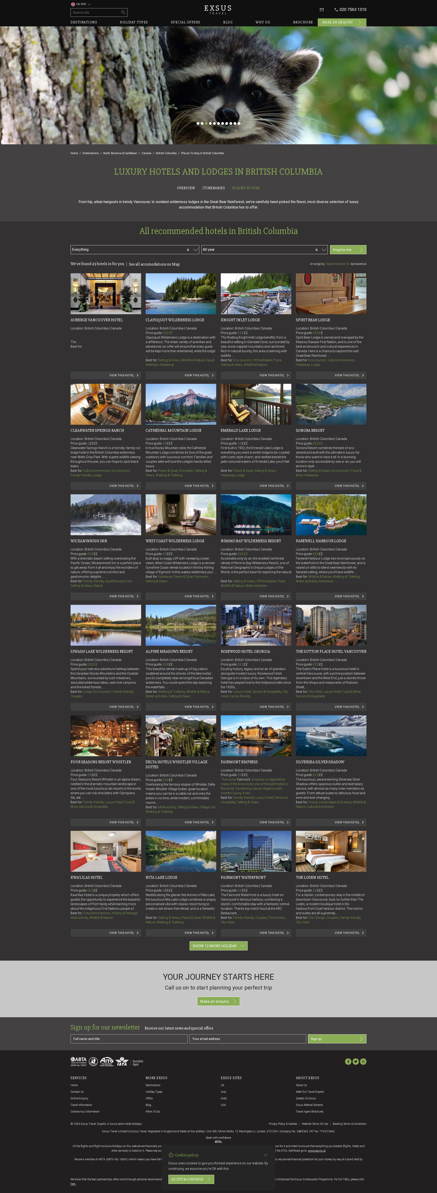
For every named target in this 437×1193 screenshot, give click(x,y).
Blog (228, 22)
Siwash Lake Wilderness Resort (102, 651)
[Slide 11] (239, 123)
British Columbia (166, 153)
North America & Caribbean (120, 153)
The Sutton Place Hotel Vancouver (331, 651)
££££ (318, 333)
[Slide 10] (235, 123)
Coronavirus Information (85, 1111)
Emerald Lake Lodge (241, 430)
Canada (146, 153)
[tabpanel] (218, 575)
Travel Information (81, 1105)
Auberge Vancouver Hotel (97, 319)
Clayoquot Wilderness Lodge (175, 319)
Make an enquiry (337, 22)
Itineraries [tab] (214, 188)
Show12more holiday (215, 945)
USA (223, 1105)
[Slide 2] (202, 123)
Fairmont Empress (239, 761)
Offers (149, 1098)
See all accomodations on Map (154, 264)
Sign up (316, 1039)
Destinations (84, 22)
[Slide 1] (198, 123)
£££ (243, 333)
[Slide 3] (206, 123)
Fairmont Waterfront (243, 877)
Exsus (218, 9)
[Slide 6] (218, 123)
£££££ (168, 333)
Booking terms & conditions (349, 1123)
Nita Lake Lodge (161, 877)
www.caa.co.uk (317, 1150)
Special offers (186, 22)
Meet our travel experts (310, 1091)
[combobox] (115, 249)
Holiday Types (154, 1091)
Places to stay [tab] (246, 188)
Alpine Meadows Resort (169, 651)
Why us (263, 22)
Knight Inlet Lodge (240, 319)
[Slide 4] (210, 123)
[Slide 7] (222, 123)
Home (74, 153)
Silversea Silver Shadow (320, 761)
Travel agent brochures (309, 1111)
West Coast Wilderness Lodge (175, 540)
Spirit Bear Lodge (313, 319)
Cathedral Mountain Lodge (173, 430)
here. (73, 1183)
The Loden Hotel (312, 877)
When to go (153, 1111)
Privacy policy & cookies (283, 1123)
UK (222, 1085)
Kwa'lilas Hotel (87, 877)
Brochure (303, 22)
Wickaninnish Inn (89, 540)
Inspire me (342, 249)
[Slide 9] (230, 123)
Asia (223, 1091)
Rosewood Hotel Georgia (245, 651)
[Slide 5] (214, 123)
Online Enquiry (79, 1098)
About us (301, 1085)
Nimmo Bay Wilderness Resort (251, 540)
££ (246, 333)
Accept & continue (187, 1179)
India (224, 1098)
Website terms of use (315, 1123)
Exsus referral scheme (309, 1105)
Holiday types (134, 22)
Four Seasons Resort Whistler (101, 761)
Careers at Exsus (306, 1098)
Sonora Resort (310, 430)
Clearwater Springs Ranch (97, 430)
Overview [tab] (186, 188)
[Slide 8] (226, 123)
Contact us (77, 1091)
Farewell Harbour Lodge (321, 540)
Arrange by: (317, 263)
